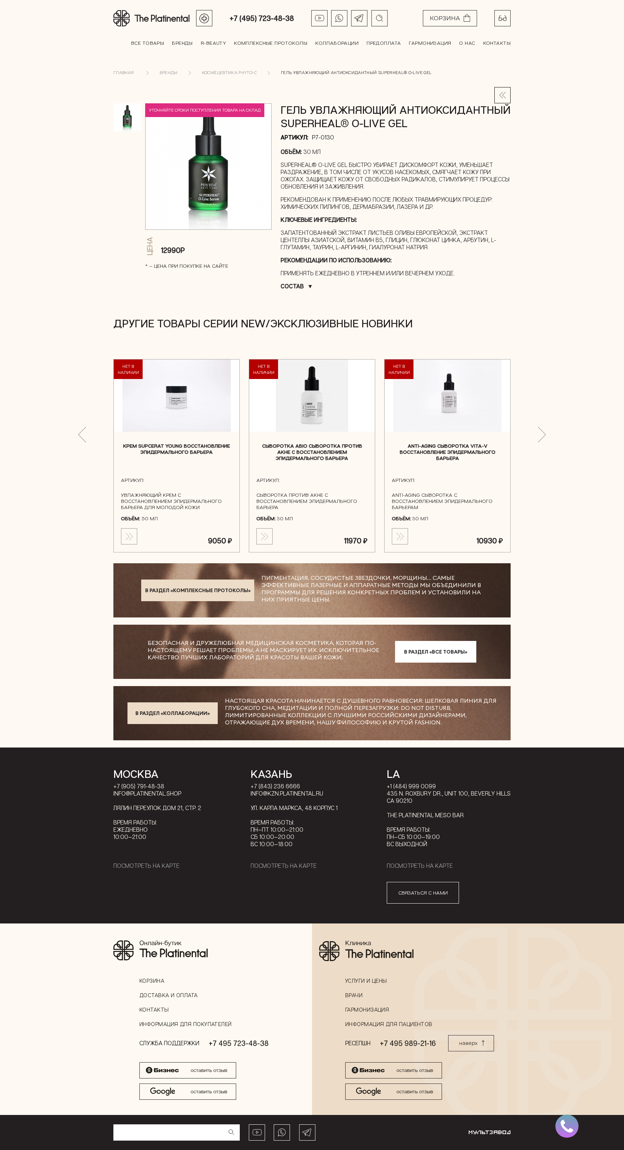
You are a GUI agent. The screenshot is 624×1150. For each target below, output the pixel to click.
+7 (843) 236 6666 (275, 786)
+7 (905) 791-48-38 (138, 786)
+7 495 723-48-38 (239, 1043)
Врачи (354, 995)
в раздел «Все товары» (435, 652)
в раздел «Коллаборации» (172, 713)
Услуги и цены (366, 980)
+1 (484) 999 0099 (411, 786)
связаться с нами (423, 893)
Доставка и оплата (168, 995)
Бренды (182, 43)
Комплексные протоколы (270, 43)
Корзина (151, 980)
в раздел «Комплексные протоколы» (198, 590)
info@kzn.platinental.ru (287, 793)
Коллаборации (337, 43)
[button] (82, 435)
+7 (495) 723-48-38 (262, 18)
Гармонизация (430, 43)
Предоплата (384, 43)
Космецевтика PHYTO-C (229, 72)
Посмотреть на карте (146, 865)
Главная (123, 72)
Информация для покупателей (185, 1024)
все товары (147, 43)
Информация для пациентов (389, 1024)
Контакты (497, 43)
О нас (467, 43)
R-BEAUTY (213, 43)
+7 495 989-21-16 (408, 1043)
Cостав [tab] (292, 286)
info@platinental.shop (147, 793)
